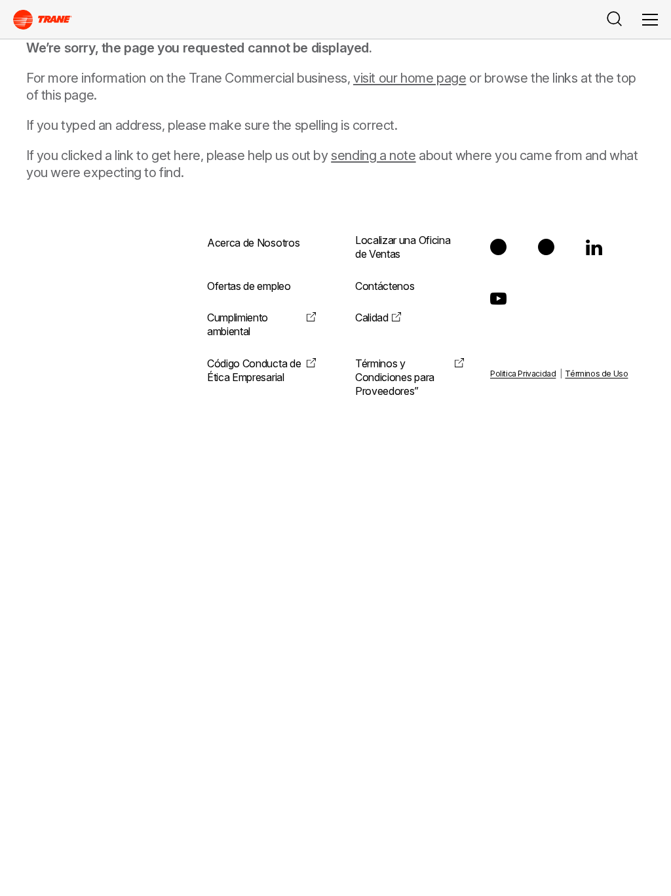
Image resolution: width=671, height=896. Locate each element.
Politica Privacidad (523, 373)
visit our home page (409, 78)
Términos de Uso (596, 373)
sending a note (373, 155)
